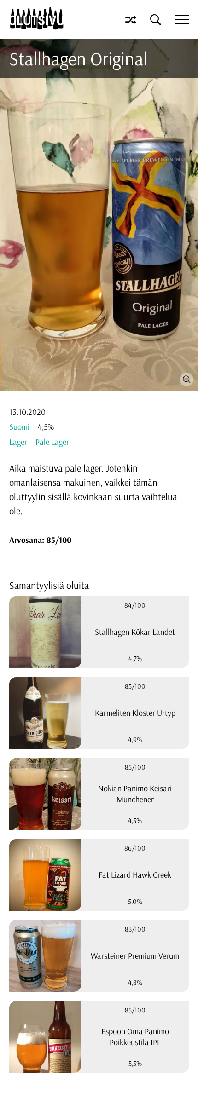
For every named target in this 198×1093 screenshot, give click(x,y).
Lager (18, 442)
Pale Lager (52, 442)
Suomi (19, 426)
